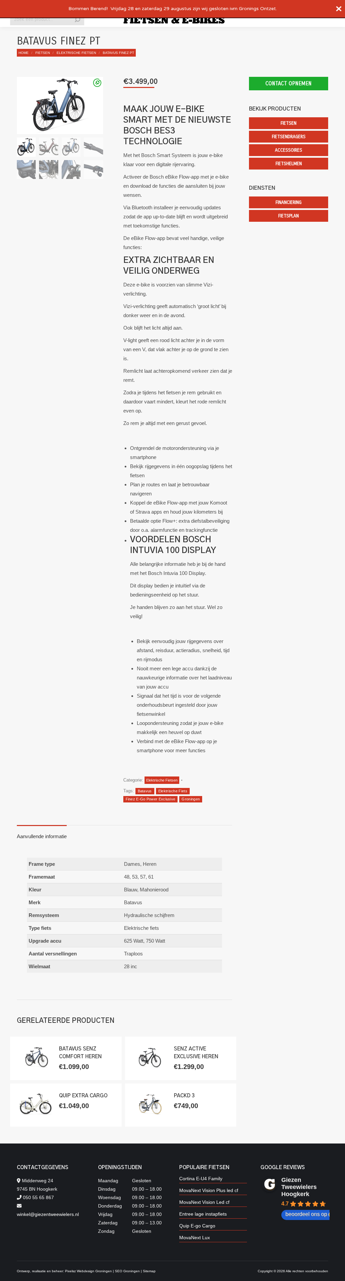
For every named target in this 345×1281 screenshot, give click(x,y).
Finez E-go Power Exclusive (151, 799)
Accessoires (288, 150)
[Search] (77, 19)
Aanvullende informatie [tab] (42, 836)
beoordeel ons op (306, 1214)
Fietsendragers (289, 137)
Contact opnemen (288, 83)
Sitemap (149, 1271)
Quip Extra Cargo (83, 1095)
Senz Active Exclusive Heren (196, 1052)
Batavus (145, 791)
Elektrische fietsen (162, 780)
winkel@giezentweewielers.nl (48, 1214)
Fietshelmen (289, 163)
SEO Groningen (127, 1271)
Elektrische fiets (172, 791)
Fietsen (288, 123)
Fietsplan (288, 216)
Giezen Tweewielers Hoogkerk (299, 1187)
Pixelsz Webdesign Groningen (88, 1271)
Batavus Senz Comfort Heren (80, 1052)
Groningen (191, 799)
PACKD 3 (184, 1095)
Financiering (289, 202)
